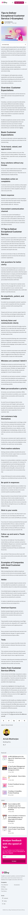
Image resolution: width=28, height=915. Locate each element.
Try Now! (14, 861)
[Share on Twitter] (3, 720)
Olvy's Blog (8, 909)
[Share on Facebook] (8, 720)
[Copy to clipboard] (24, 720)
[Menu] (26, 2)
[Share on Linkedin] (14, 720)
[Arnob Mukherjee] (2, 22)
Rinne (23, 909)
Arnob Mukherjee (9, 21)
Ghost (19, 909)
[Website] (5, 744)
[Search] (13, 2)
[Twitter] (3, 744)
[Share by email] (19, 720)
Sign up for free (19, 2)
